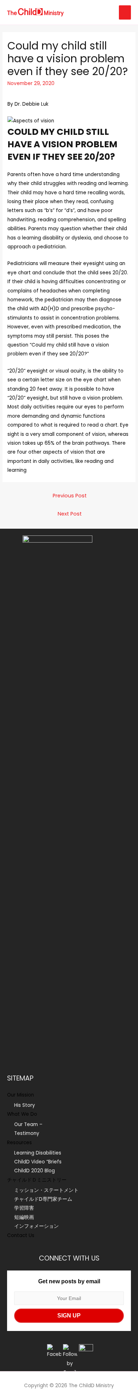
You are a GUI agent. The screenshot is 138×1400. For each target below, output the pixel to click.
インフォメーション (36, 1226)
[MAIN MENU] (125, 12)
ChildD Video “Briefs (38, 1161)
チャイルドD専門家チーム (43, 1199)
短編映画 (24, 1217)
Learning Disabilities (37, 1153)
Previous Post (70, 495)
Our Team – (28, 1124)
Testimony (26, 1133)
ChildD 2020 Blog (34, 1170)
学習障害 (24, 1208)
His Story (24, 1105)
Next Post (70, 513)
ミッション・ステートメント (46, 1190)
